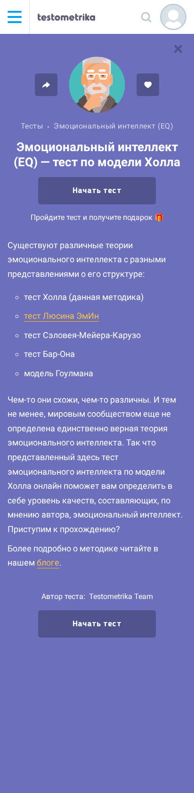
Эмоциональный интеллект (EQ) (113, 125)
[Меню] (15, 17)
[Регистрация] (173, 17)
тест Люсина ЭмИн (61, 316)
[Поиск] (146, 17)
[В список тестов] (178, 49)
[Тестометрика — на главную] (66, 16)
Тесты (32, 125)
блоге (48, 562)
